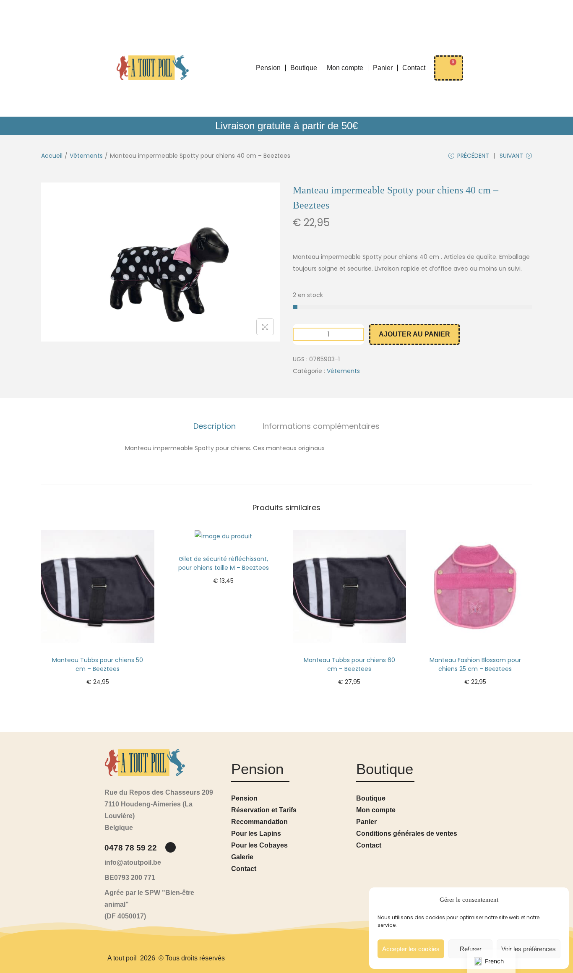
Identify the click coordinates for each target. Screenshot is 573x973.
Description (214, 426)
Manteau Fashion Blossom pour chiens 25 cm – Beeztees (475, 664)
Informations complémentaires (321, 426)
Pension (268, 67)
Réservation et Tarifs (264, 810)
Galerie (242, 857)
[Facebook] (170, 847)
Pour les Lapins (256, 833)
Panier (383, 67)
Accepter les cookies (411, 948)
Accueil (52, 155)
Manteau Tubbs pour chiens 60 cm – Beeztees (349, 664)
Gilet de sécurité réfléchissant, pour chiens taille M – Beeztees (223, 563)
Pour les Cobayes (259, 845)
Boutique (303, 67)
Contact (413, 67)
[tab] (214, 426)
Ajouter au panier (414, 334)
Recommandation (259, 821)
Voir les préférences (528, 948)
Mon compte (345, 67)
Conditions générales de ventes (406, 833)
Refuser (471, 948)
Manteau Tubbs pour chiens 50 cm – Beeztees (97, 664)
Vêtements (86, 155)
